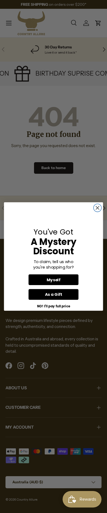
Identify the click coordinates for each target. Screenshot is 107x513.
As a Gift (53, 294)
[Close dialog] (98, 208)
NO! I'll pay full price (53, 306)
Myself (53, 279)
